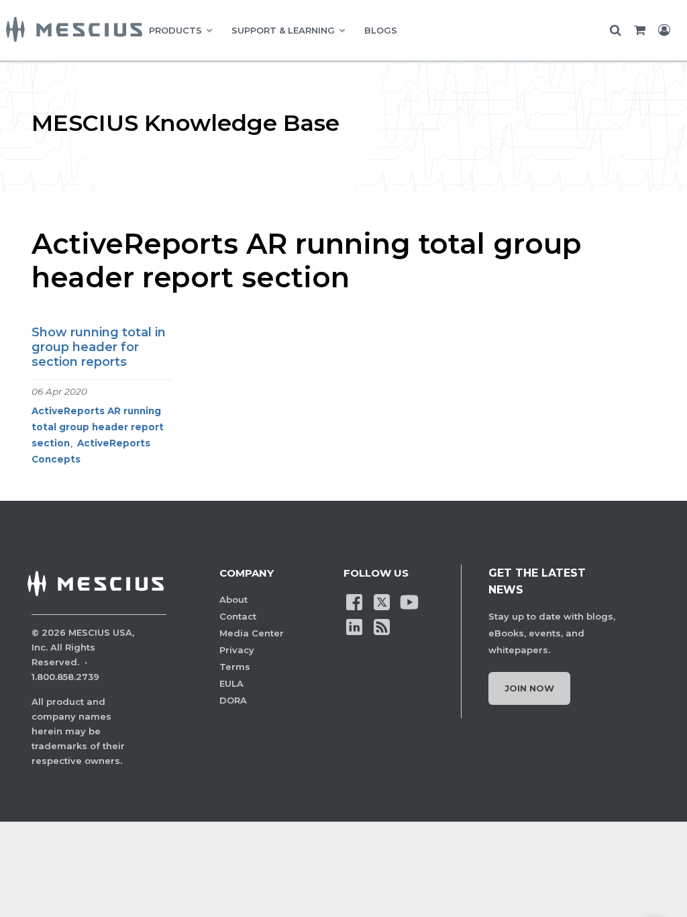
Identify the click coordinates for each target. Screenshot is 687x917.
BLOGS (380, 30)
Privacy (236, 649)
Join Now (529, 688)
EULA (231, 683)
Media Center (251, 633)
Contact (237, 616)
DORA (233, 700)
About (233, 599)
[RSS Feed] (381, 625)
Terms (234, 666)
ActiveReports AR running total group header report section (98, 426)
